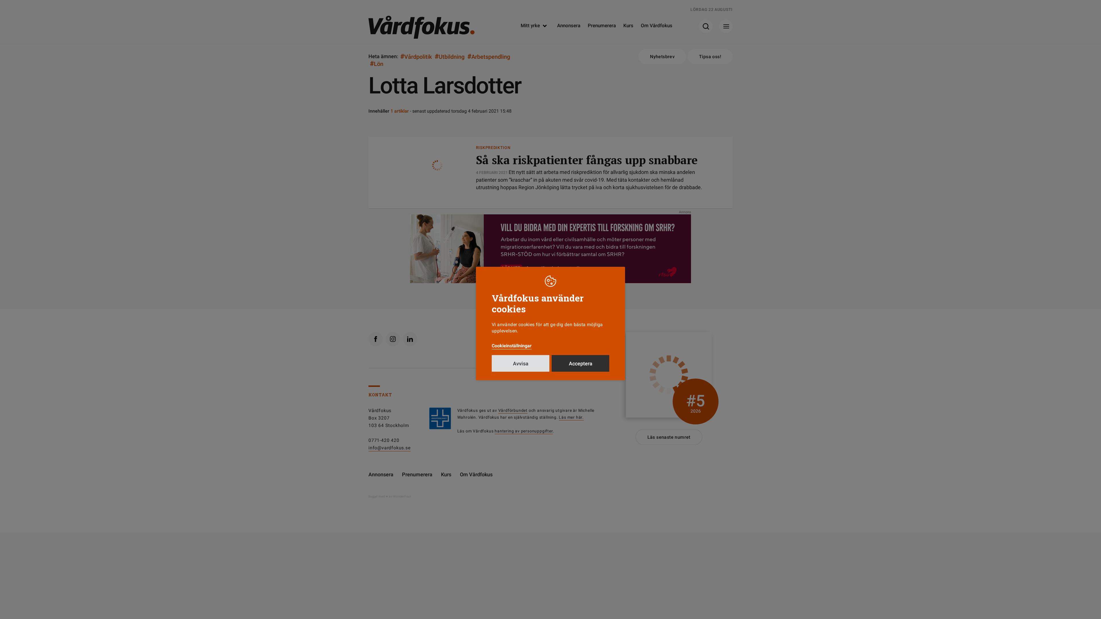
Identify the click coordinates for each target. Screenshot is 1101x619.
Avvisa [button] (520, 364)
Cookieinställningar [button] (512, 345)
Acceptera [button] (580, 364)
